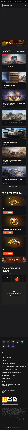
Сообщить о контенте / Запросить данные (14, 366)
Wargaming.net (9, 427)
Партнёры (4, 360)
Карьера (4, 381)
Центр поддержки (7, 357)
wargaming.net (8, 391)
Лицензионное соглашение (9, 369)
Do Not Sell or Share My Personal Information (11, 385)
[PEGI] (10, 400)
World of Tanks (7, 5)
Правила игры (6, 378)
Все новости (21, 51)
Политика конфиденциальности (11, 372)
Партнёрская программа (9, 363)
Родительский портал (8, 375)
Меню (25, 5)
